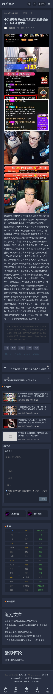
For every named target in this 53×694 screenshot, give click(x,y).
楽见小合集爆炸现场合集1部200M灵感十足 (23, 636)
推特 (26, 552)
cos (26, 530)
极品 (40, 556)
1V (12, 530)
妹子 (40, 543)
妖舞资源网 (18, 681)
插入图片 (8, 451)
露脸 (11, 590)
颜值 (26, 590)
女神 (26, 543)
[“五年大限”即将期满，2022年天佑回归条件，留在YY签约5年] (10, 436)
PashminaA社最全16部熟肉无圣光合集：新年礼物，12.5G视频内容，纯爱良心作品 (33, 396)
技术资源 (24, 13)
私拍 (11, 569)
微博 (26, 547)
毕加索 (21, 348)
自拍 (11, 577)
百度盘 (11, 564)
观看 (11, 581)
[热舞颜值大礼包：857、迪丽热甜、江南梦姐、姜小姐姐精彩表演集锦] (10, 423)
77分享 (26, 681)
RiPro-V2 (22, 675)
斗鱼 (26, 556)
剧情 (40, 539)
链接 (37, 354)
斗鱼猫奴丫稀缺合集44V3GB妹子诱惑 (21, 621)
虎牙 (40, 577)
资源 (40, 581)
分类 (16, 692)
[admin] (5, 28)
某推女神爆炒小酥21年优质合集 (18, 632)
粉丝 (26, 569)
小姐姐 (11, 547)
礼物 (29, 348)
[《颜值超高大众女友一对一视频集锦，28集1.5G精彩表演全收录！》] (10, 410)
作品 (26, 539)
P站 (11, 535)
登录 (43, 4)
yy (26, 535)
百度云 (40, 560)
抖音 (11, 552)
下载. (41, 535)
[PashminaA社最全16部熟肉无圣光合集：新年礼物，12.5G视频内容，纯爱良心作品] (10, 397)
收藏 (18, 354)
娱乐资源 (21, 400)
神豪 (36, 348)
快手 (40, 547)
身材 (11, 586)
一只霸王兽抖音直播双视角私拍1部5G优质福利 (24, 640)
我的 (37, 692)
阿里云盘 (41, 586)
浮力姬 (11, 560)
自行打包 (26, 577)
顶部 (47, 692)
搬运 (40, 552)
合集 (11, 543)
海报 (27, 354)
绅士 (11, 573)
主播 (11, 539)
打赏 (9, 354)
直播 (26, 564)
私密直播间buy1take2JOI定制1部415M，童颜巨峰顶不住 (26, 626)
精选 (40, 569)
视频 (26, 581)
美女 (40, 573)
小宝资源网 (34, 681)
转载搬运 (26, 586)
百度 (26, 560)
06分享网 (8, 4)
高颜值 (40, 590)
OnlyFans (40, 530)
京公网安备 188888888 (32, 678)
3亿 (6, 348)
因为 (13, 348)
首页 (16, 13)
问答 (26, 692)
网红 (26, 573)
